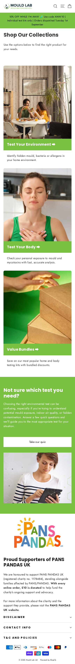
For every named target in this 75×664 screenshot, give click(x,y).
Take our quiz (37, 442)
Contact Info (17, 627)
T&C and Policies (20, 638)
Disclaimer (14, 617)
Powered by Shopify (48, 660)
